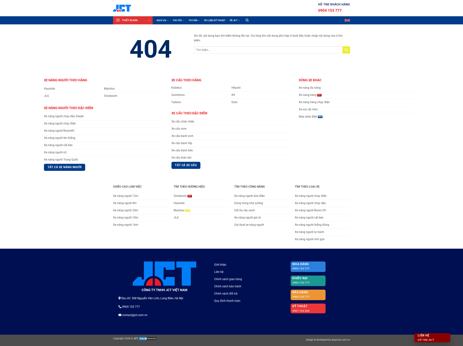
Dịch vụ (161, 20)
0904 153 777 (330, 10)
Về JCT (234, 20)
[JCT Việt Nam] (122, 8)
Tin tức (177, 20)
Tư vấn (193, 20)
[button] (133, 20)
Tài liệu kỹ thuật (214, 20)
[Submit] (346, 49)
